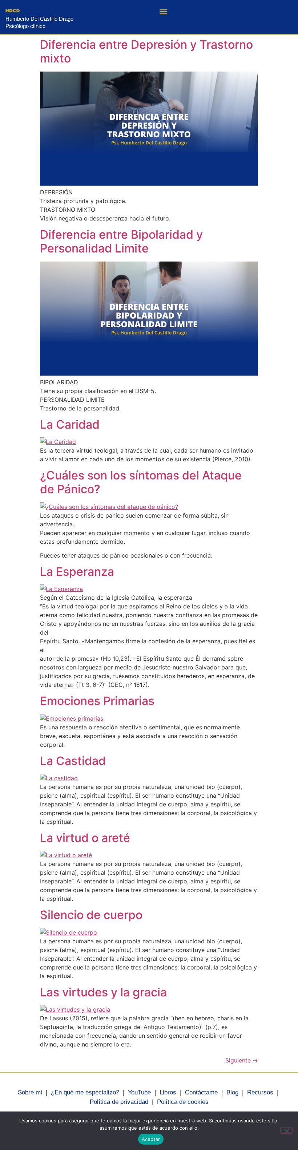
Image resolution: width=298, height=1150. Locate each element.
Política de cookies (183, 1101)
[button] (163, 12)
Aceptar (151, 1139)
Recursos (260, 1092)
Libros (168, 1092)
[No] (286, 1130)
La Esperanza (77, 571)
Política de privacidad (119, 1101)
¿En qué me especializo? (85, 1092)
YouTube (139, 1092)
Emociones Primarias (97, 701)
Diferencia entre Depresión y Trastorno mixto (146, 51)
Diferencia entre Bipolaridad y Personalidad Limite (121, 241)
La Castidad (73, 761)
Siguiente (241, 1060)
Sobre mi (30, 1092)
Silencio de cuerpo (91, 915)
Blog (232, 1092)
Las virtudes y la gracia (103, 992)
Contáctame (201, 1092)
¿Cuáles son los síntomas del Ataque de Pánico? (141, 482)
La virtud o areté (85, 838)
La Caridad (70, 424)
